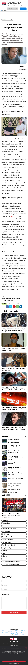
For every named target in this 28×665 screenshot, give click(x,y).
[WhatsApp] (17, 306)
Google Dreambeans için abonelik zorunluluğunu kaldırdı (14, 485)
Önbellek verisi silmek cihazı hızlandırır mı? (15, 468)
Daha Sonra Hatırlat (13, 8)
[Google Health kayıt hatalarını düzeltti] (4, 452)
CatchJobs (10, 303)
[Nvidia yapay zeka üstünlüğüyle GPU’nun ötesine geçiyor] (4, 457)
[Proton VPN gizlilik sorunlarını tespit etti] (4, 463)
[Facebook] (7, 306)
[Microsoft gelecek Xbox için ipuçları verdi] (4, 474)
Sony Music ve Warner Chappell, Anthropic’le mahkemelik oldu (14, 491)
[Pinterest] (14, 306)
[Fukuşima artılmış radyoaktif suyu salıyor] (4, 479)
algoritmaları (14, 216)
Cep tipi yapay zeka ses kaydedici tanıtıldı (14, 446)
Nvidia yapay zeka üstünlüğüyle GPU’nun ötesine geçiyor (16, 457)
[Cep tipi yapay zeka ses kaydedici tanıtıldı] (4, 447)
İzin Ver (23, 8)
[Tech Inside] (24, 632)
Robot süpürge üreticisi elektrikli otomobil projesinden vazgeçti (14, 441)
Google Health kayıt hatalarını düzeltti (13, 451)
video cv (19, 303)
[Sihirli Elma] (11, 632)
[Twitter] (10, 306)
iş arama (15, 303)
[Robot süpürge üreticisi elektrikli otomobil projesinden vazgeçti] (4, 441)
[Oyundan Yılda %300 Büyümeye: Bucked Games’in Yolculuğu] (14, 505)
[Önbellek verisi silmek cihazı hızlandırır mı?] (4, 469)
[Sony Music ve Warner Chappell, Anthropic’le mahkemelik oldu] (4, 491)
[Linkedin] (20, 306)
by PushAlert (4, 10)
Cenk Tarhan (22, 66)
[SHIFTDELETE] (5, 632)
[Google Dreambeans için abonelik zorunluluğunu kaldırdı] (4, 485)
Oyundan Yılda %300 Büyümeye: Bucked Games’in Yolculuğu (13, 515)
